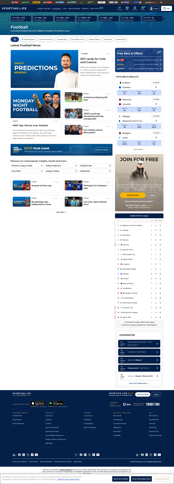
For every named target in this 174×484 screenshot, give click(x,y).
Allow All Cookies (121, 479)
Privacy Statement (46, 461)
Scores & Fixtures (119, 423)
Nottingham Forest (130, 293)
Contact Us (88, 416)
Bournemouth (128, 283)
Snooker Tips (154, 431)
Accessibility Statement (54, 435)
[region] (87, 479)
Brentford (126, 235)
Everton (126, 240)
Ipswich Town (128, 250)
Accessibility (88, 423)
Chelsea (126, 87)
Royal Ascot (17, 420)
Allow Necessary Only (141, 479)
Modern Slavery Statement (55, 439)
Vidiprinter (117, 427)
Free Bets (117, 435)
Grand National (18, 423)
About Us (49, 416)
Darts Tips (153, 427)
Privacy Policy (33, 461)
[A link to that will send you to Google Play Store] (58, 404)
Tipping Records (155, 435)
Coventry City (128, 308)
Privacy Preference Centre (62, 461)
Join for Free (133, 195)
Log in (156, 394)
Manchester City (129, 254)
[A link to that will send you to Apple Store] (38, 404)
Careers (48, 423)
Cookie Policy (77, 461)
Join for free (142, 394)
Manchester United (130, 303)
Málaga (126, 116)
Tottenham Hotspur (130, 312)
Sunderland (127, 288)
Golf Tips (152, 423)
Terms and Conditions (20, 461)
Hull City (126, 245)
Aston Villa (127, 317)
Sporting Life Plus (52, 427)
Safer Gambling (90, 427)
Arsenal (125, 230)
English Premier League (139, 216)
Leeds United (127, 259)
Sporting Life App (52, 431)
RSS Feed (49, 443)
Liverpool (126, 264)
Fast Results (118, 420)
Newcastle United (129, 269)
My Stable (117, 431)
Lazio (125, 138)
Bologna (126, 133)
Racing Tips (153, 416)
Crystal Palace (128, 298)
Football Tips (154, 420)
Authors (48, 420)
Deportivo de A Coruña (133, 121)
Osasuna (126, 99)
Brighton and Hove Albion (133, 225)
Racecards (117, 416)
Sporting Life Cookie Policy (68, 479)
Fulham (126, 83)
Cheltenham (17, 416)
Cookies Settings (162, 479)
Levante (126, 104)
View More (138, 149)
